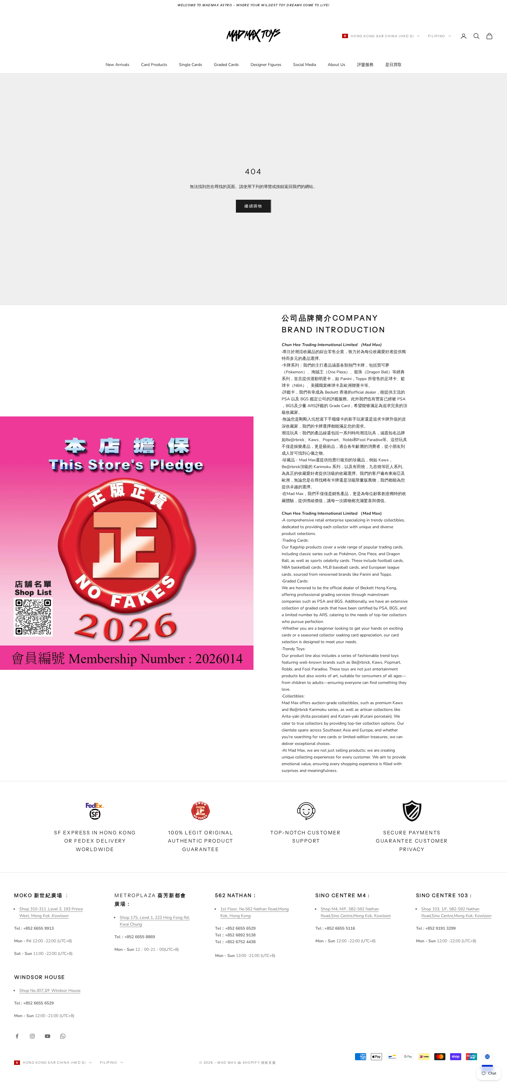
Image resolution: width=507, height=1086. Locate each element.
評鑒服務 (365, 64)
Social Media (304, 64)
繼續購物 (253, 206)
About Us (336, 64)
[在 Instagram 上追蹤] (32, 1036)
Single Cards (190, 64)
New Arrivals (117, 64)
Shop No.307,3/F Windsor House (49, 990)
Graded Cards (226, 64)
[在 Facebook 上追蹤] (17, 1036)
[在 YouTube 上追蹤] (47, 1036)
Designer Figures (266, 64)
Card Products (154, 64)
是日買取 (393, 64)
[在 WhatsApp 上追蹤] (63, 1036)
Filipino (436, 36)
